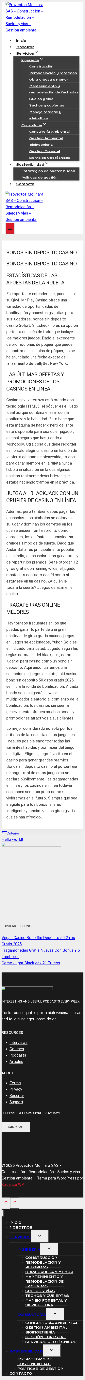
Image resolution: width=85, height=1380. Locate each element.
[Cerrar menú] (3, 1213)
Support (16, 1102)
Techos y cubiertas (46, 105)
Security (16, 1095)
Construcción (41, 66)
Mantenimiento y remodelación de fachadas (54, 89)
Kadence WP (13, 1184)
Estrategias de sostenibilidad (48, 171)
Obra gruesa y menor (48, 79)
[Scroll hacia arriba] (6, 1203)
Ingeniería (28, 1250)
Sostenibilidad (26, 1351)
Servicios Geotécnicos (49, 158)
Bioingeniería (41, 144)
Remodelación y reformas (53, 73)
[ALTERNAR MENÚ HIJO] (40, 1236)
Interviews (18, 1042)
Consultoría (31, 1315)
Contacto (25, 184)
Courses (16, 1048)
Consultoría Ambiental (49, 131)
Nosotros (25, 47)
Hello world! (12, 837)
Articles (16, 1061)
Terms (15, 1083)
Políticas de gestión (39, 177)
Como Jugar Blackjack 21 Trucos (31, 963)
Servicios (20, 1237)
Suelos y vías (41, 99)
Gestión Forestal (44, 151)
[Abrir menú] (10, 228)
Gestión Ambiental (46, 138)
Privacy (15, 1089)
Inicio (21, 41)
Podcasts (17, 1055)
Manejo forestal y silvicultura (45, 115)
